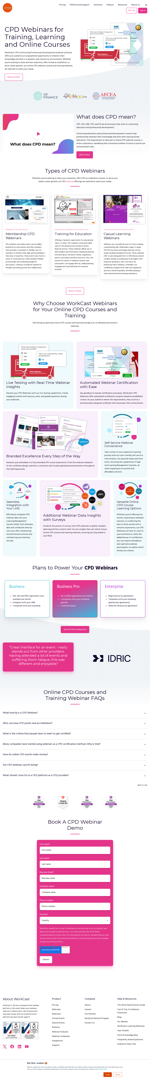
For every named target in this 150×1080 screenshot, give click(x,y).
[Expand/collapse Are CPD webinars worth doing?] (144, 765)
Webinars (56, 1009)
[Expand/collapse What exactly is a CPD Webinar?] (144, 713)
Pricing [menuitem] (62, 5)
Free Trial (131, 10)
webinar (69, 181)
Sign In (142, 10)
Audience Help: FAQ (126, 1044)
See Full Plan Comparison (75, 629)
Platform (56, 1027)
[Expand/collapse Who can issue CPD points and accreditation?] (144, 723)
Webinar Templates (61, 1036)
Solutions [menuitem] (98, 5)
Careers (88, 1009)
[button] (146, 5)
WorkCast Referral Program (97, 1018)
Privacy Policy (102, 1069)
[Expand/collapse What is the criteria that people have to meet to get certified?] (144, 734)
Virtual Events (58, 1018)
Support (56, 1045)
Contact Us (89, 1023)
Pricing (55, 1005)
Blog (119, 1017)
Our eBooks (122, 1021)
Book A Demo (14, 77)
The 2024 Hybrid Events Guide (131, 1005)
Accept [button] (107, 1075)
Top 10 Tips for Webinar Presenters (128, 1011)
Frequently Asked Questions (130, 1039)
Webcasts (56, 1014)
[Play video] (38, 134)
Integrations (57, 1041)
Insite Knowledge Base (127, 1035)
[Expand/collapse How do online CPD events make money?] (144, 755)
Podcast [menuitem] (110, 5)
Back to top (142, 785)
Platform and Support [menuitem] (79, 5)
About (87, 1005)
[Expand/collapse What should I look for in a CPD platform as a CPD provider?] (144, 775)
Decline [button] (117, 1075)
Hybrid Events (58, 1023)
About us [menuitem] (135, 5)
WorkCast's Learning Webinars (131, 1026)
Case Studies (123, 1030)
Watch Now (84, 155)
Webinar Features (60, 1032)
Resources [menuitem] (122, 5)
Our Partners (90, 1014)
